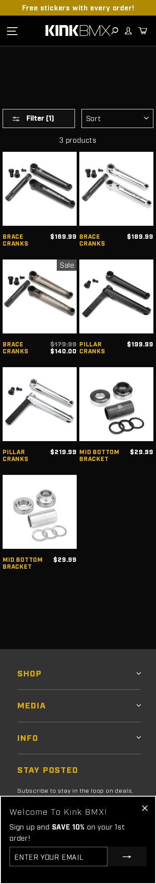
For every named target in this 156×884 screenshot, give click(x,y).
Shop (29, 673)
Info (28, 737)
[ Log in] (128, 30)
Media (31, 705)
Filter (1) (39, 117)
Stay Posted (47, 769)
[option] (78, 7)
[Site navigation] (12, 31)
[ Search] (114, 30)
